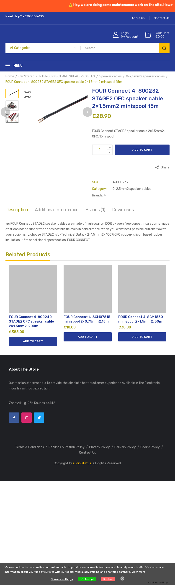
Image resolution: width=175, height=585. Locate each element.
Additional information (57, 209)
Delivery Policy (125, 447)
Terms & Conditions (29, 447)
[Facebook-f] (14, 417)
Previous (5, 112)
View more (138, 571)
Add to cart (142, 149)
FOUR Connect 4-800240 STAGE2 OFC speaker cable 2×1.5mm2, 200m (31, 321)
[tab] (16, 210)
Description (16, 209)
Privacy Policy (99, 447)
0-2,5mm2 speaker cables (145, 76)
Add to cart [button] (33, 341)
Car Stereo (26, 76)
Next (87, 112)
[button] (27, 94)
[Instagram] (26, 417)
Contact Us (87, 453)
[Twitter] (39, 417)
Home (9, 76)
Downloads (123, 209)
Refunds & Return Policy (67, 447)
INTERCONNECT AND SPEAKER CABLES (67, 76)
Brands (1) (95, 209)
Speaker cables (110, 76)
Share (165, 167)
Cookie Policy (150, 447)
